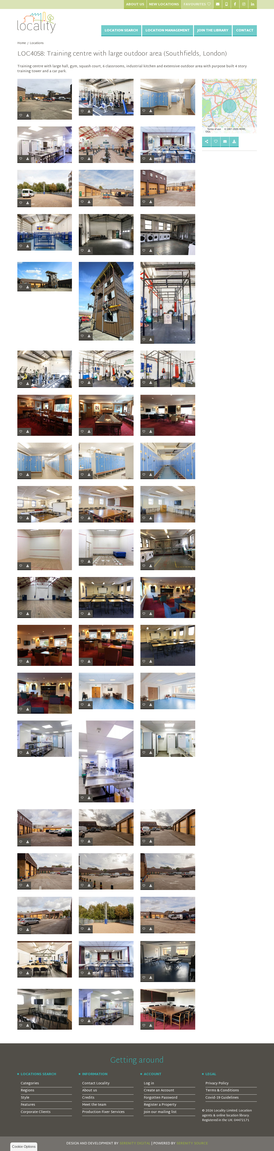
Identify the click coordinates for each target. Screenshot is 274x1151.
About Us (135, 4)
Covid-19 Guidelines (222, 1098)
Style (25, 1098)
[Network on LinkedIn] (252, 4)
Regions (27, 1091)
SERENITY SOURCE (192, 1144)
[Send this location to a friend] (206, 142)
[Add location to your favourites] (215, 142)
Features (28, 1105)
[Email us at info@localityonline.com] (217, 4)
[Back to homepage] (36, 22)
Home (21, 43)
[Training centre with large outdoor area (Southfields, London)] (44, 99)
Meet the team (94, 1105)
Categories (30, 1084)
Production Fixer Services (103, 1112)
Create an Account (159, 1091)
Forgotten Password (160, 1098)
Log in (149, 1084)
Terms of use (214, 129)
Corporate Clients (36, 1112)
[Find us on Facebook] (235, 4)
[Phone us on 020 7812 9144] (226, 4)
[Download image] (27, 116)
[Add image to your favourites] (20, 116)
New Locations (164, 4)
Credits (88, 1098)
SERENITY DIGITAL (134, 1144)
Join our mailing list (160, 1112)
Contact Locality (96, 1084)
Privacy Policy (217, 1084)
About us (89, 1091)
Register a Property (160, 1105)
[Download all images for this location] (234, 142)
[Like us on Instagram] (243, 4)
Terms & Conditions (222, 1091)
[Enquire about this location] (225, 142)
